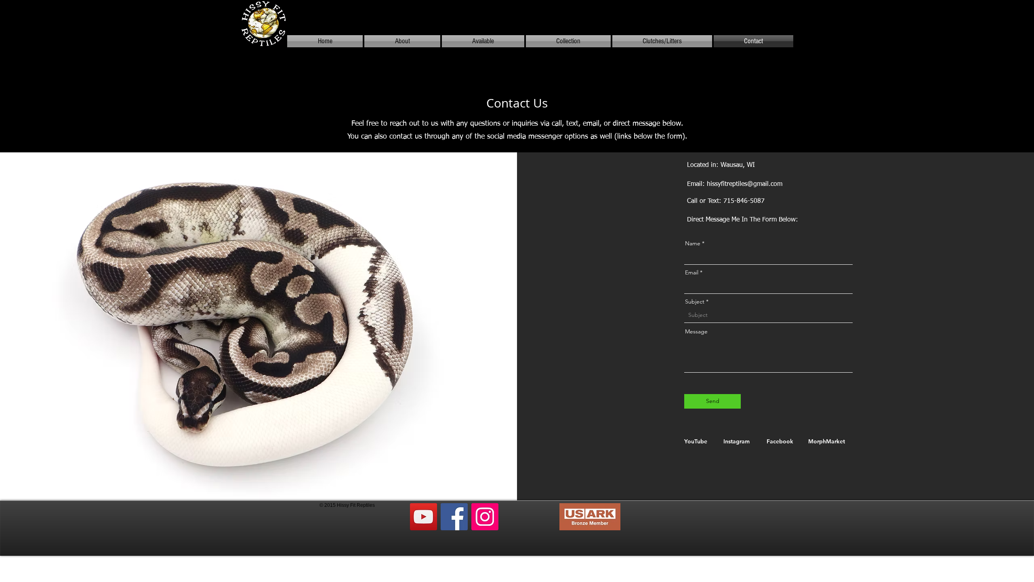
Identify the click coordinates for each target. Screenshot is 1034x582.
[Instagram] (484, 516)
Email (691, 272)
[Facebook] (454, 516)
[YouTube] (423, 516)
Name (692, 243)
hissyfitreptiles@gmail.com (744, 184)
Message (696, 331)
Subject (694, 301)
